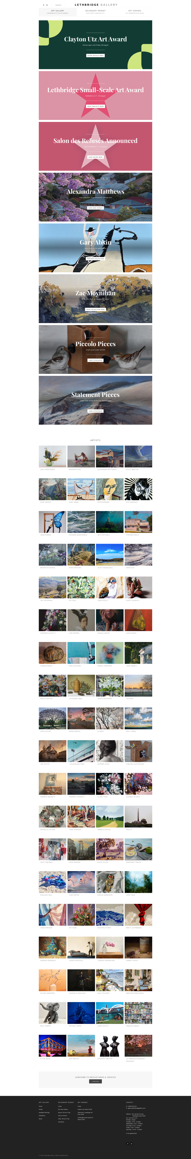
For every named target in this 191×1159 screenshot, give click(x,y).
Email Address (94, 579)
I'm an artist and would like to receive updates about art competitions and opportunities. (95, 589)
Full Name (94, 569)
